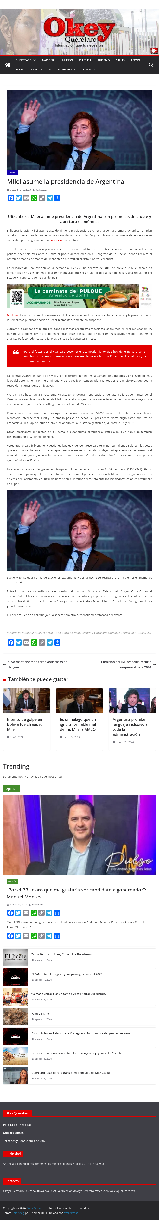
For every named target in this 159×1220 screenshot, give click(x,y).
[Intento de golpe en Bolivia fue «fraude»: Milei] (26, 691)
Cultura (85, 60)
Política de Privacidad (17, 1124)
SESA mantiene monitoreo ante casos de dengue (37, 665)
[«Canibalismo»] (15, 1016)
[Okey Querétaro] (79, 12)
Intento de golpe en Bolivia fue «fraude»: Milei (25, 724)
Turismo (104, 60)
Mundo (67, 60)
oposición (57, 240)
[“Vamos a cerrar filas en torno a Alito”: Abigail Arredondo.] (15, 997)
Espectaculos (41, 69)
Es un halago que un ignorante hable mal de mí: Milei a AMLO (78, 724)
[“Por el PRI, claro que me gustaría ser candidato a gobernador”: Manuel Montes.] (79, 835)
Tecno (135, 60)
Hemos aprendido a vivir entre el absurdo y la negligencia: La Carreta (76, 1053)
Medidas (12, 315)
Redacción (41, 189)
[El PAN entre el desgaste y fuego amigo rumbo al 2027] (15, 977)
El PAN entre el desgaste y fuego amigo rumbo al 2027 (66, 974)
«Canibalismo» (40, 1013)
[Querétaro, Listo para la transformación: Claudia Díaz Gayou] (15, 1075)
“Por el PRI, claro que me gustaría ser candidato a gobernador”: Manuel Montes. (76, 893)
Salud (120, 60)
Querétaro (24, 60)
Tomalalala (67, 69)
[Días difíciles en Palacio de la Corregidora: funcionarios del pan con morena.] (15, 1036)
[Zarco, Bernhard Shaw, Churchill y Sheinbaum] (15, 957)
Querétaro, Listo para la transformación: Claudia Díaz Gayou (70, 1073)
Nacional (49, 60)
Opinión (12, 881)
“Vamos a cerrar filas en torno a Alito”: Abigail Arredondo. (68, 994)
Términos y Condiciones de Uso (24, 1141)
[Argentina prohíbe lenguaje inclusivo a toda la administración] (132, 691)
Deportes (89, 69)
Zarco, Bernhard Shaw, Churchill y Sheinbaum (61, 954)
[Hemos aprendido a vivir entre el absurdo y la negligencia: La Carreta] (15, 1056)
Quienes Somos (13, 1133)
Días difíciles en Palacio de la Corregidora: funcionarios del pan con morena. (81, 1033)
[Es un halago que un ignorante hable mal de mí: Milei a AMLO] (79, 691)
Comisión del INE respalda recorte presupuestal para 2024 (126, 665)
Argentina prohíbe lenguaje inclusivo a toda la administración (130, 727)
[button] (34, 60)
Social (20, 69)
